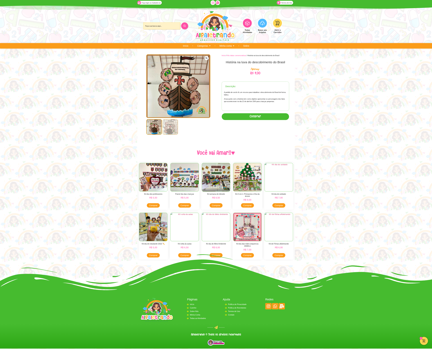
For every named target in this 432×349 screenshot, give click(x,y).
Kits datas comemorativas (236, 55)
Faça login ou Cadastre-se (151, 3)
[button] (207, 58)
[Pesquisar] (184, 25)
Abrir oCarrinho (277, 31)
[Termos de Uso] (278, 3)
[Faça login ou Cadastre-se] (139, 3)
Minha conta (225, 46)
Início (185, 46)
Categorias (202, 46)
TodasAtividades (247, 31)
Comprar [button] (153, 205)
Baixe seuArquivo (262, 31)
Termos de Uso (286, 3)
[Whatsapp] (275, 306)
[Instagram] (213, 2)
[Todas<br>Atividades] (247, 23)
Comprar (255, 116)
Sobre (246, 46)
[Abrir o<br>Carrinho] (277, 23)
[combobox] (161, 25)
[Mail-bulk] (217, 2)
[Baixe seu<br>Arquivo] (262, 23)
